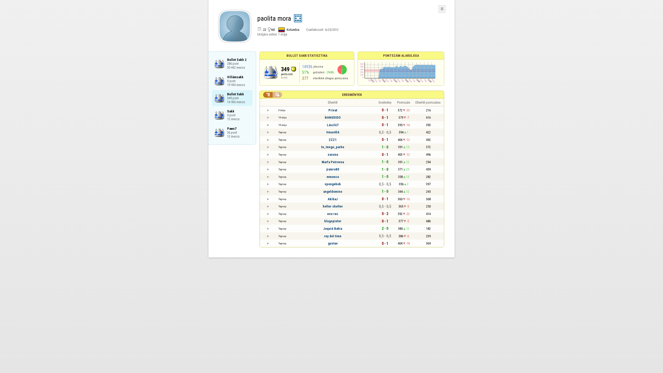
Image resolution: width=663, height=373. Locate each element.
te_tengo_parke (332, 147)
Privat (332, 110)
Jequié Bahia (332, 229)
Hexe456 (332, 132)
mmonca (333, 177)
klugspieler (332, 221)
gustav (333, 243)
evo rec (332, 214)
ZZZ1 (333, 140)
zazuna (333, 154)
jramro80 (332, 169)
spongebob (333, 184)
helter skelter (333, 206)
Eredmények (352, 95)
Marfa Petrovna (333, 162)
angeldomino (332, 191)
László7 (332, 125)
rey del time (332, 236)
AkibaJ (333, 199)
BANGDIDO (333, 117)
